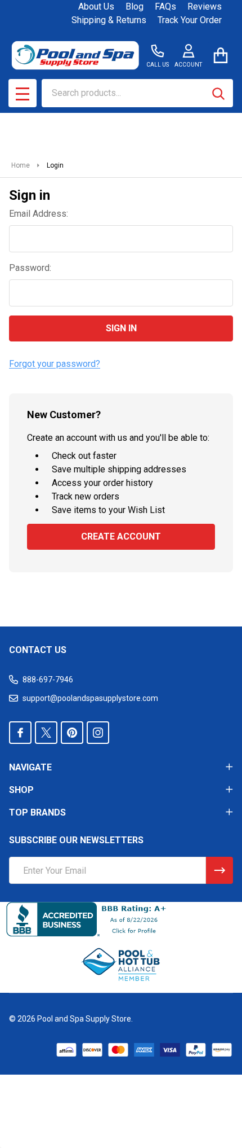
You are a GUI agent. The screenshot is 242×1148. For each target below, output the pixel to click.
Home (20, 165)
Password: (30, 267)
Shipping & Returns (108, 20)
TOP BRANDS (37, 812)
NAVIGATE (30, 767)
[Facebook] (20, 732)
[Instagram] (97, 732)
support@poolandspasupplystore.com (90, 698)
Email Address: (38, 213)
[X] (46, 732)
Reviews (204, 6)
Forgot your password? (54, 363)
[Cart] (220, 55)
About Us (96, 6)
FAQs (165, 6)
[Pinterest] (72, 732)
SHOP (21, 790)
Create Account (121, 536)
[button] (121, 964)
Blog (135, 6)
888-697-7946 (48, 679)
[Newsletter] (219, 870)
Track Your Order (190, 20)
